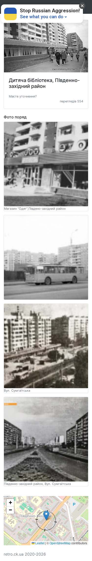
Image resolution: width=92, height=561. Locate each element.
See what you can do (41, 16)
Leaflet (39, 543)
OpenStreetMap (60, 543)
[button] (23, 96)
